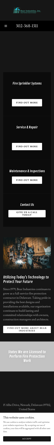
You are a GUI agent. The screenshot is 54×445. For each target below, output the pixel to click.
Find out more (27, 102)
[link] (27, 10)
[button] (5, 26)
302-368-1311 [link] (27, 26)
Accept (27, 439)
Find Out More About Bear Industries (27, 329)
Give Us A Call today (26, 213)
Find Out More (27, 146)
